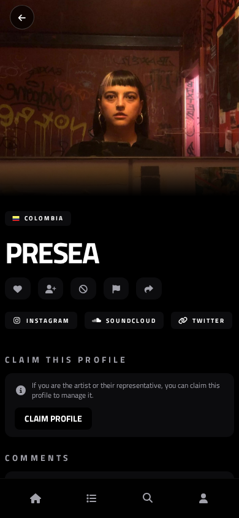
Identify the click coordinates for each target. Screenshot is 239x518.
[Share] (149, 288)
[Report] (116, 288)
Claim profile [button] (53, 418)
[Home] (35, 498)
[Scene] (91, 498)
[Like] (18, 288)
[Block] (83, 288)
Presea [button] (52, 253)
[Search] (147, 498)
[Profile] (203, 498)
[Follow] (51, 288)
